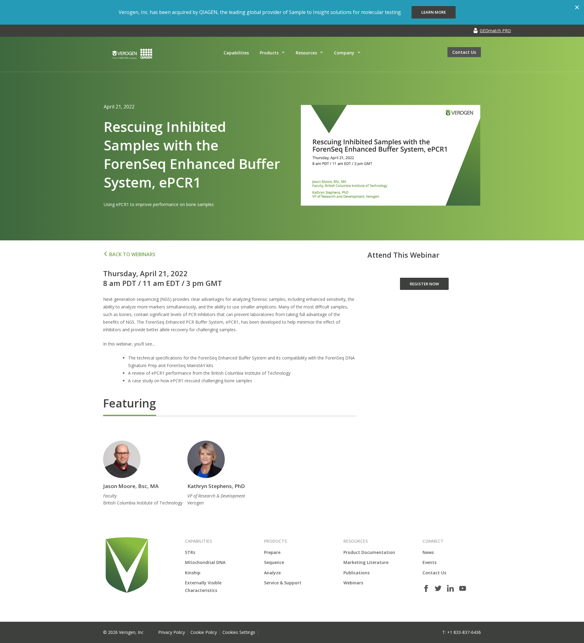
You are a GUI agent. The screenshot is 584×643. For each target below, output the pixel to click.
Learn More (433, 12)
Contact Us (464, 52)
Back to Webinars (132, 254)
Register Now (424, 284)
